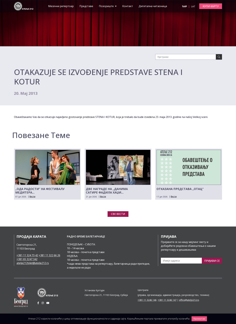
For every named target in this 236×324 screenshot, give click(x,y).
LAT (193, 6)
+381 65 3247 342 (27, 259)
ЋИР (185, 6)
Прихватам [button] (199, 318)
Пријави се (212, 261)
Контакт (127, 6)
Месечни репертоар (61, 6)
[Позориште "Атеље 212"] (23, 6)
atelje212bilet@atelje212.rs (33, 263)
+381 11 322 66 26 (49, 255)
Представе (86, 6)
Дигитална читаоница (153, 6)
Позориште (106, 6)
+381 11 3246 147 (167, 299)
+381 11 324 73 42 (27, 255)
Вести (32, 196)
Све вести (118, 214)
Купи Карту (211, 6)
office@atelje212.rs (189, 299)
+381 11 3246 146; (147, 299)
